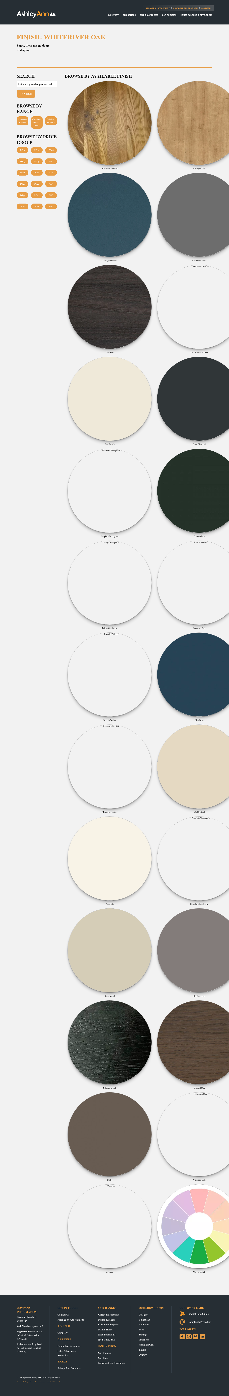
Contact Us (206, 8)
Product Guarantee (54, 1381)
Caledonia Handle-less (36, 122)
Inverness (144, 1339)
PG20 (22, 183)
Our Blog (103, 1357)
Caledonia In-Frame (51, 121)
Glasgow (143, 1314)
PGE (23, 206)
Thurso (142, 1349)
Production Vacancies (69, 1346)
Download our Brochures (111, 1362)
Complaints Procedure (199, 1322)
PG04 (36, 150)
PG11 (51, 161)
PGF (37, 206)
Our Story (113, 15)
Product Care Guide (198, 1314)
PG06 (51, 150)
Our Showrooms (149, 15)
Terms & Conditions (37, 1381)
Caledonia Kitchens (108, 1314)
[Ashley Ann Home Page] (36, 17)
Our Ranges (129, 15)
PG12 (22, 172)
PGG (51, 206)
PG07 (22, 161)
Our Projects (169, 15)
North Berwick (146, 1344)
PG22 (36, 183)
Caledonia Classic (22, 121)
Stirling (143, 1334)
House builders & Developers (196, 15)
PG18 (51, 172)
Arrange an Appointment (158, 8)
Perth (141, 1329)
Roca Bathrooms (107, 1334)
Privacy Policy (22, 1381)
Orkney (143, 1354)
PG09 (36, 161)
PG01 (22, 150)
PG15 (37, 172)
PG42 (36, 195)
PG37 (22, 195)
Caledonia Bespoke (108, 1324)
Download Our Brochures (185, 8)
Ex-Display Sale (106, 1339)
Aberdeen (144, 1324)
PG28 (51, 183)
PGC (51, 195)
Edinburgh (144, 1319)
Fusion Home (105, 1329)
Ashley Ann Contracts (69, 1368)
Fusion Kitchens (106, 1319)
